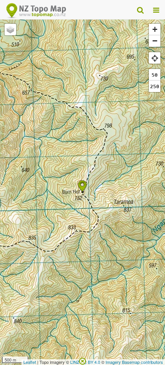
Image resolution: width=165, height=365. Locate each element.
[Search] (140, 9)
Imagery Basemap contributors (134, 362)
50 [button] (155, 75)
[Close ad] (82, 360)
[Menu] (156, 9)
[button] (82, 186)
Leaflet (29, 362)
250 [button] (154, 86)
